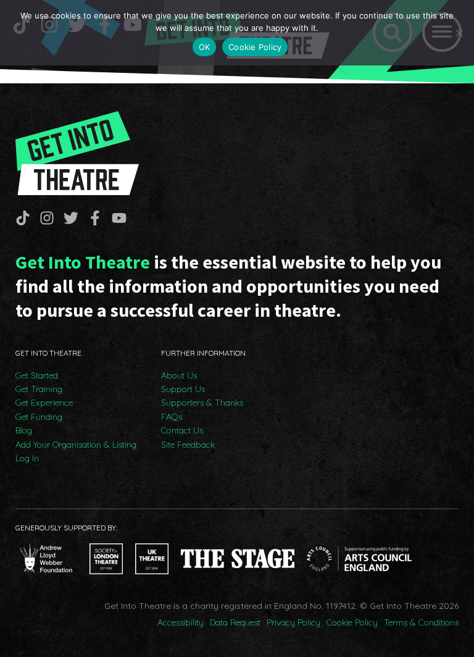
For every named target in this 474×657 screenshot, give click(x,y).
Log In (27, 458)
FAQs (171, 416)
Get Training (38, 389)
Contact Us (182, 430)
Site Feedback (188, 444)
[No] (458, 33)
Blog (23, 430)
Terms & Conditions (421, 622)
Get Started (36, 375)
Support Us (183, 389)
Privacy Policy (293, 622)
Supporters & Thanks (202, 402)
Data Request (235, 622)
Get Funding (38, 416)
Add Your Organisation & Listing (75, 444)
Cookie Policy (352, 622)
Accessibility (180, 622)
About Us (179, 375)
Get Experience (44, 402)
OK (204, 47)
